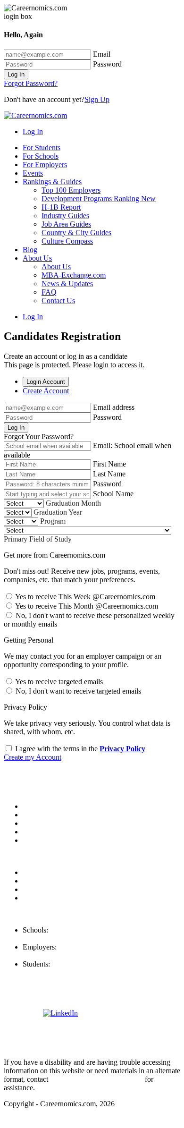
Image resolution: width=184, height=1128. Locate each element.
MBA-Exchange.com (74, 275)
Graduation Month (73, 503)
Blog (30, 250)
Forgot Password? (31, 83)
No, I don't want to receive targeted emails (77, 691)
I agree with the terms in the (79, 749)
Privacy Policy (122, 749)
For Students (41, 148)
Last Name (109, 474)
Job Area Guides (66, 224)
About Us (37, 258)
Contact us (38, 832)
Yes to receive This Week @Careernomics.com (84, 597)
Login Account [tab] (45, 381)
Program (53, 521)
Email (101, 54)
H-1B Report (61, 207)
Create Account (46, 391)
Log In (16, 74)
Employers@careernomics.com (69, 955)
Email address (113, 407)
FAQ (49, 292)
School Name (113, 494)
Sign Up (96, 99)
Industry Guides (65, 216)
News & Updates (67, 284)
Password (107, 64)
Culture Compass (67, 241)
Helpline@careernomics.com (66, 972)
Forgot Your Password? (39, 437)
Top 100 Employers (71, 190)
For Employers (45, 165)
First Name (109, 464)
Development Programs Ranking (99, 199)
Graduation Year (57, 512)
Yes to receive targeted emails (58, 682)
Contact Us (58, 301)
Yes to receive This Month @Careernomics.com (86, 606)
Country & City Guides (76, 233)
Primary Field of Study (38, 539)
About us (36, 806)
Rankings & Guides (52, 182)
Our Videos (40, 840)
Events (33, 173)
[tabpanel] (92, 422)
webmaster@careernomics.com (96, 1079)
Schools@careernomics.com (65, 938)
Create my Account (32, 757)
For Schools (41, 156)
